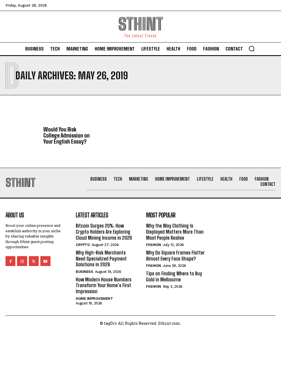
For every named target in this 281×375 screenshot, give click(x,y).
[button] (251, 48)
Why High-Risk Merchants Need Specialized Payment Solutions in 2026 (101, 258)
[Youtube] (45, 261)
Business (84, 272)
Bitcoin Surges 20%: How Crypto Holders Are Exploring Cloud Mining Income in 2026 (104, 231)
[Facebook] (10, 261)
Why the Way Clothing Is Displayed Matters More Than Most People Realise (175, 231)
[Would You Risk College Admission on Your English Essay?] (22, 136)
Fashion (153, 245)
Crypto (83, 245)
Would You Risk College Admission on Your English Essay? (66, 135)
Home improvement (94, 298)
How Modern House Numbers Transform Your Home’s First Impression (103, 285)
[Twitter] (34, 261)
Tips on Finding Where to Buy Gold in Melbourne (174, 276)
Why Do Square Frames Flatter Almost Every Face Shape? (175, 256)
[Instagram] (22, 261)
